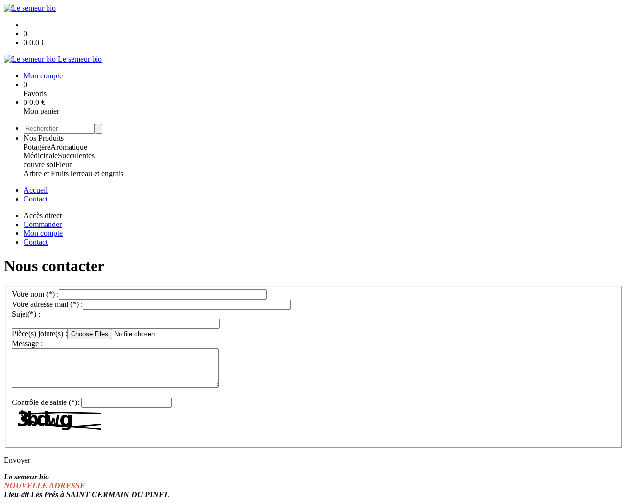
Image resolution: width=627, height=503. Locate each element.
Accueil (36, 190)
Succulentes (76, 155)
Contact (36, 199)
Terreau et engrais (96, 173)
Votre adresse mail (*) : (47, 304)
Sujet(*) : (26, 314)
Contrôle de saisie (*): (45, 402)
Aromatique (68, 147)
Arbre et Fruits (46, 173)
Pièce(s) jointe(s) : (39, 333)
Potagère (37, 147)
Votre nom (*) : (35, 294)
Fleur (63, 164)
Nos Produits (44, 138)
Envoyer (17, 460)
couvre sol (39, 164)
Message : (27, 343)
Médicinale (41, 155)
